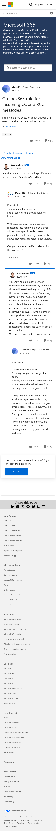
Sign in (16, 471)
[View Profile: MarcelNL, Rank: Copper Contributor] (6, 89)
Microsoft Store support (13, 580)
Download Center (10, 575)
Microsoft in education (12, 619)
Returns (7, 585)
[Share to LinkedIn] (12, 506)
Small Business (9, 703)
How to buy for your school (14, 639)
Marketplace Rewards (12, 747)
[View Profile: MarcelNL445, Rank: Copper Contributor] (10, 194)
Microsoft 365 (11, 13)
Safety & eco (8, 823)
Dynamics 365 (9, 678)
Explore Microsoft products (14, 550)
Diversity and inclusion (12, 792)
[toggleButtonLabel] (51, 13)
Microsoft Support (35, 52)
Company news (9, 777)
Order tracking (9, 590)
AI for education (10, 654)
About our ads (33, 823)
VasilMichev (17, 164)
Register (39, 4)
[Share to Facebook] (17, 506)
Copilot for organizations (13, 535)
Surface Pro (8, 520)
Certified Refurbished (12, 595)
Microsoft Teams (10, 693)
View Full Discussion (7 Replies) (18, 152)
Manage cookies (10, 820)
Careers (7, 767)
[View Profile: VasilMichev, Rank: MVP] (6, 167)
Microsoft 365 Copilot (12, 698)
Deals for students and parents (15, 649)
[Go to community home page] (10, 4)
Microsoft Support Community (32, 46)
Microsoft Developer (11, 722)
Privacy (33, 817)
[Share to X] (23, 506)
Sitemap (7, 817)
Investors (7, 787)
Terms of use (24, 820)
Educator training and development (17, 644)
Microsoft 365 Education (13, 634)
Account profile (9, 570)
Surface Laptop (9, 525)
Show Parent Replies (10, 157)
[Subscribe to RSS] (38, 506)
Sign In (49, 4)
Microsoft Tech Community (14, 737)
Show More (11, 126)
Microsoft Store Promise (13, 600)
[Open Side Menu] (4, 4)
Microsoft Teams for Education (15, 629)
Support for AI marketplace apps (16, 732)
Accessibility (8, 796)
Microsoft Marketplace (12, 742)
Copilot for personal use (13, 540)
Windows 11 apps (10, 555)
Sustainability (9, 801)
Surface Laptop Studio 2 (13, 530)
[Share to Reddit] (28, 506)
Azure (6, 717)
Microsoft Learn (10, 727)
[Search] (31, 5)
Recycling (20, 823)
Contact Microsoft (20, 817)
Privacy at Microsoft (11, 782)
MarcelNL (17, 87)
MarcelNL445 (22, 192)
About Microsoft (10, 772)
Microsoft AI (8, 668)
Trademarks (37, 820)
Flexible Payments (10, 605)
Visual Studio (9, 752)
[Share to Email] (43, 506)
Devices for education (12, 624)
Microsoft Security (10, 673)
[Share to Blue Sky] (33, 506)
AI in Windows (9, 545)
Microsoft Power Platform (13, 688)
